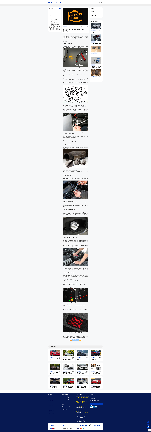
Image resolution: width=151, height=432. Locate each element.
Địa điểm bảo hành (51, 413)
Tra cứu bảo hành (51, 410)
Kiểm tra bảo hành (65, 409)
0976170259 (83, 421)
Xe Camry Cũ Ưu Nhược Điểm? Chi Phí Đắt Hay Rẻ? (55, 359)
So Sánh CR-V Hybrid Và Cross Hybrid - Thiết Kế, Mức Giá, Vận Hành (68, 373)
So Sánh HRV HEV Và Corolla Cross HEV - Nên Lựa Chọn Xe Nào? (96, 373)
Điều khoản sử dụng (65, 396)
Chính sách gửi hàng (66, 399)
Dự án (91, 16)
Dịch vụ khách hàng (66, 406)
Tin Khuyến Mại (93, 11)
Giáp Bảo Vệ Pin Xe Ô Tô (52, 405)
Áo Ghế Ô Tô (50, 402)
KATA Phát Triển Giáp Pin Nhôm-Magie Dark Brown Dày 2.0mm (96, 78)
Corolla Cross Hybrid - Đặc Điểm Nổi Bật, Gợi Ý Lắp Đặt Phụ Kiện (68, 387)
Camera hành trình (51, 397)
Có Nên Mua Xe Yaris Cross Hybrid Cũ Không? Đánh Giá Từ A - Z (82, 359)
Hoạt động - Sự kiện (94, 15)
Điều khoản (96, 401)
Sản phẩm (74, 2)
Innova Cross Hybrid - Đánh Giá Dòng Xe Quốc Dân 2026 (68, 359)
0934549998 (86, 420)
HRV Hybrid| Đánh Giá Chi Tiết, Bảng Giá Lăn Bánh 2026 (54, 387)
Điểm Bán (50, 408)
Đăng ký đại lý (51, 411)
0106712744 (81, 417)
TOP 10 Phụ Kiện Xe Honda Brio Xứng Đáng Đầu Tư (95, 32)
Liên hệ (89, 2)
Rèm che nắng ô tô (51, 399)
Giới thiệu (70, 2)
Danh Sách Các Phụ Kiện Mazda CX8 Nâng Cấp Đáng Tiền (96, 44)
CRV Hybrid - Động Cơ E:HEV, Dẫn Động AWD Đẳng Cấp (82, 373)
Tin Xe (92, 12)
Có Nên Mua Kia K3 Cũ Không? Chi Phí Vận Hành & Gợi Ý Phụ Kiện (96, 387)
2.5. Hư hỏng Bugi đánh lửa (54, 19)
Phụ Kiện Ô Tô (51, 400)
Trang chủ (65, 2)
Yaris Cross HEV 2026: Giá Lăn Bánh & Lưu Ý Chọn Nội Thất (81, 387)
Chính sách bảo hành (66, 397)
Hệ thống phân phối (80, 2)
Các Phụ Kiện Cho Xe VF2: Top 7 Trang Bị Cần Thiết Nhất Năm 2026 (96, 67)
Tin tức (86, 2)
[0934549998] (148, 422)
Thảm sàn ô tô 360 (51, 403)
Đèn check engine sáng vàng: (54, 28)
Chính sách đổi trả (65, 400)
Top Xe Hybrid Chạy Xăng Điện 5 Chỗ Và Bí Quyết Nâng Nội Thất (96, 359)
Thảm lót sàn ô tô (51, 396)
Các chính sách (65, 394)
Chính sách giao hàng (66, 402)
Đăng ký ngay (96, 404)
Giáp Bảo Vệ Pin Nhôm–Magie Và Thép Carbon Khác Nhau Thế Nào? (96, 55)
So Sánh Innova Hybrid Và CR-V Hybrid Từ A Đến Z (54, 373)
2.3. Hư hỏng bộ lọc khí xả (54, 16)
